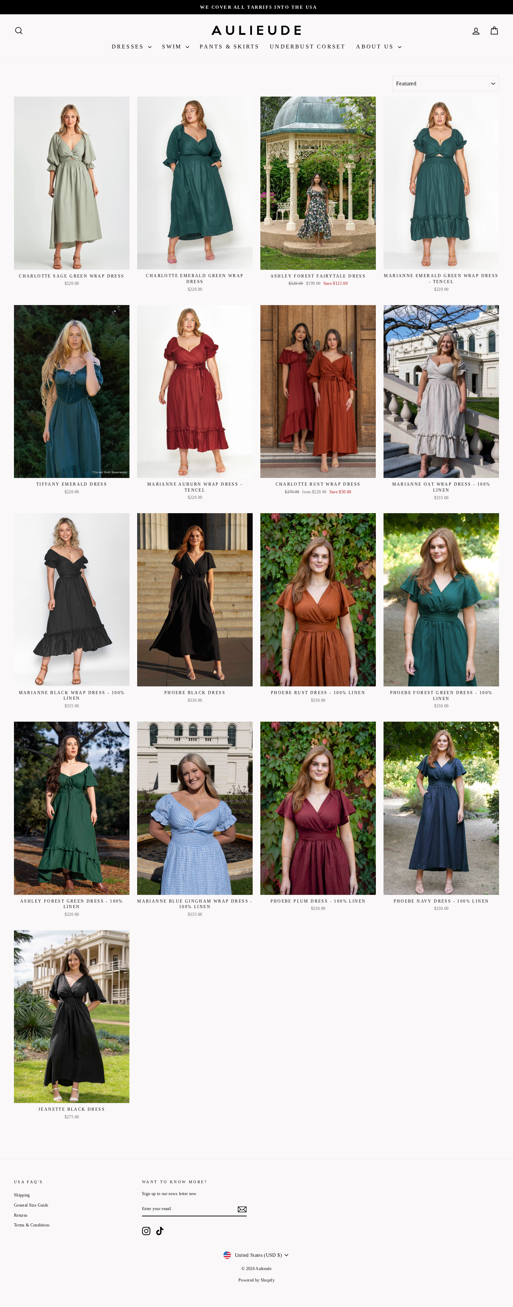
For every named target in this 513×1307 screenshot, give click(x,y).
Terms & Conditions (32, 1225)
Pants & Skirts (229, 47)
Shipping (22, 1195)
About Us (376, 47)
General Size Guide (31, 1205)
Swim (173, 47)
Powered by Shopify (256, 1280)
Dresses (129, 47)
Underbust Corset (307, 47)
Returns (21, 1215)
